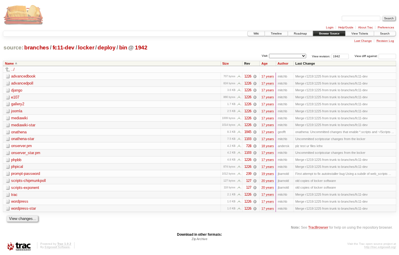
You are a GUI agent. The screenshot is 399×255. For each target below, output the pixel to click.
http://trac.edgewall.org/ (380, 247)
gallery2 (17, 104)
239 (248, 174)
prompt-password (25, 173)
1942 (141, 47)
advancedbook (23, 76)
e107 (15, 97)
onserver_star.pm (25, 153)
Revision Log (385, 40)
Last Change (363, 40)
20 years (267, 180)
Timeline (276, 33)
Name (9, 63)
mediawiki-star (23, 125)
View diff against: (367, 56)
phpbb (16, 160)
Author (282, 63)
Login (330, 27)
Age (264, 63)
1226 (247, 76)
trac (14, 194)
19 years (267, 173)
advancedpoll (22, 83)
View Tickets (359, 33)
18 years (267, 146)
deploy (106, 47)
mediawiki (19, 118)
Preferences (386, 27)
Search (385, 33)
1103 (247, 139)
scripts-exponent (25, 187)
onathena (19, 132)
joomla (16, 111)
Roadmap (300, 33)
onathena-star (22, 139)
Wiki (256, 33)
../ (13, 69)
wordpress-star (23, 208)
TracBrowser (318, 227)
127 (248, 181)
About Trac (365, 27)
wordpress (19, 201)
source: (13, 47)
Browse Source (329, 33)
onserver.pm (21, 146)
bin (123, 47)
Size (225, 63)
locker (86, 47)
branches (36, 47)
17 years (267, 76)
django (16, 90)
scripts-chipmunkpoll (28, 180)
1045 (247, 132)
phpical (17, 166)
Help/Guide (345, 27)
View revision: (321, 56)
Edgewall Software (57, 247)
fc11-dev (63, 47)
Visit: (265, 55)
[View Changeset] (254, 76)
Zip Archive (199, 239)
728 (248, 146)
